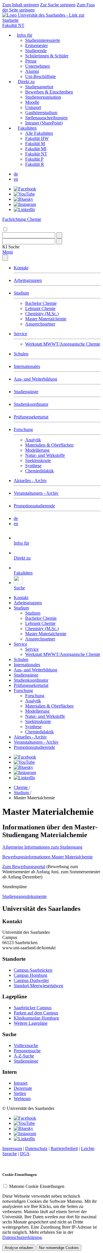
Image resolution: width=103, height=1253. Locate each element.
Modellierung (37, 450)
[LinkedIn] (24, 209)
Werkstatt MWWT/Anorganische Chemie (62, 344)
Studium (21, 293)
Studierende (36, 50)
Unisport (33, 107)
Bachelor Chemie (41, 303)
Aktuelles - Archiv (30, 480)
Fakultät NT (13, 25)
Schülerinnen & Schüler (46, 55)
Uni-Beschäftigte (40, 76)
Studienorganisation (43, 97)
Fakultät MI (35, 148)
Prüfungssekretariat (31, 416)
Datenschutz (36, 1148)
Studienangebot (39, 86)
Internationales (27, 366)
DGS (24, 1153)
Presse (31, 61)
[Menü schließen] (5, 258)
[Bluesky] (23, 199)
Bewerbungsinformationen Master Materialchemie (47, 856)
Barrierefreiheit (64, 1148)
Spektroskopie (38, 460)
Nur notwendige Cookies (59, 1248)
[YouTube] (24, 194)
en (16, 179)
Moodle (32, 102)
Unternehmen (37, 66)
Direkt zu (26, 81)
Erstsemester (36, 45)
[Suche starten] (59, 235)
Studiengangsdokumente (24, 896)
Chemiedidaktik (39, 470)
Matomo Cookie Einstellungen (36, 1186)
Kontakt (21, 267)
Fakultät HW (37, 138)
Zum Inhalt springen (20, 4)
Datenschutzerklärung (22, 1237)
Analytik (33, 439)
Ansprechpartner (40, 323)
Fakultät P (34, 159)
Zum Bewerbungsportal (23, 866)
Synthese (33, 465)
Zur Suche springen (58, 4)
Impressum (12, 1148)
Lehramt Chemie (40, 308)
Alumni (32, 71)
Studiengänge (26, 391)
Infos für (24, 35)
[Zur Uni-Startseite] (51, 20)
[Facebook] (25, 188)
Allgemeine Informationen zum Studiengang (42, 847)
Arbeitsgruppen (28, 280)
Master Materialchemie (45, 318)
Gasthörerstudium (41, 112)
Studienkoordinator (31, 404)
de (16, 174)
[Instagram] (25, 204)
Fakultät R (34, 164)
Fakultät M (35, 143)
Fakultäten (27, 128)
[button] (10, 246)
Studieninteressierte (42, 40)
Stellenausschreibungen (46, 117)
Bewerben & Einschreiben (49, 91)
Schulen (21, 353)
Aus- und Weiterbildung (35, 379)
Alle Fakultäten (39, 133)
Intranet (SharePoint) (44, 122)
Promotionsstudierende (34, 505)
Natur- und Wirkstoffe (45, 455)
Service (20, 333)
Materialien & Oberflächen (49, 445)
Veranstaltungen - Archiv (36, 493)
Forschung (23, 429)
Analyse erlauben (19, 1248)
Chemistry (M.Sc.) (42, 313)
